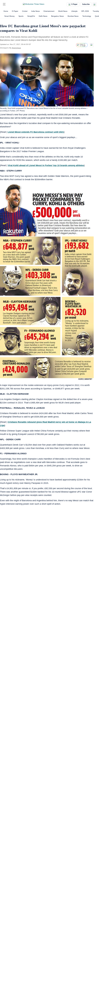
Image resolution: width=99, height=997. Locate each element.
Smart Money (9, 16)
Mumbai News (73, 16)
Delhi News (43, 16)
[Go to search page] (8, 4)
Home (6, 11)
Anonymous (16, 48)
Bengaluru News (57, 16)
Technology (86, 16)
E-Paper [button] (74, 4)
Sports (20, 16)
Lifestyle (74, 11)
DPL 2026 (85, 11)
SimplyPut (31, 16)
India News (35, 11)
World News (62, 11)
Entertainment (49, 11)
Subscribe (86, 4)
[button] (4, 4)
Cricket (24, 11)
